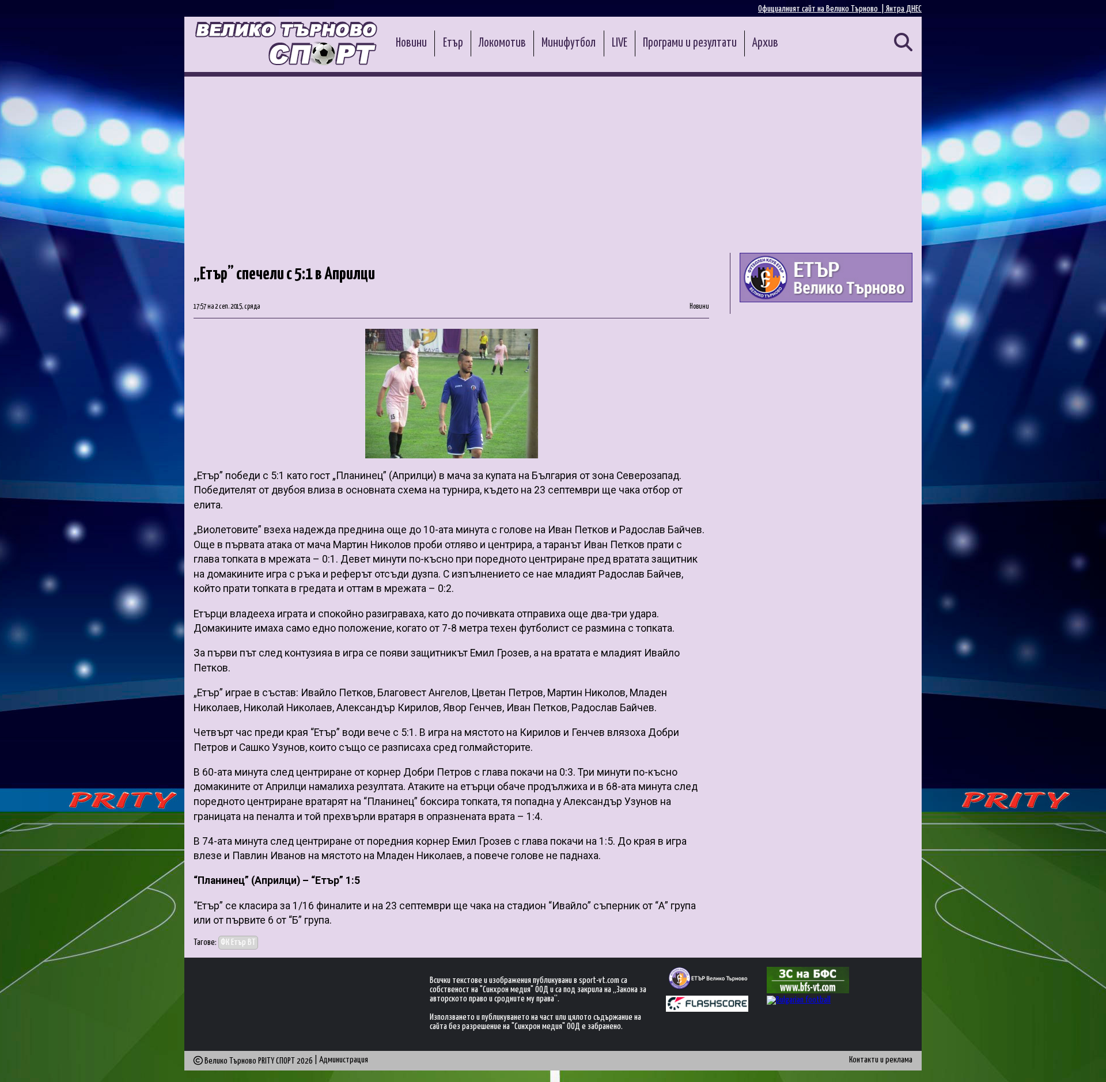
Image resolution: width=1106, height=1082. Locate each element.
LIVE (619, 43)
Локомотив (502, 43)
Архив (765, 43)
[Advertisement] (553, 163)
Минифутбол (568, 43)
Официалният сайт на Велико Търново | (822, 9)
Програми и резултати (690, 43)
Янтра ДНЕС (904, 9)
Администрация (343, 1060)
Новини (411, 43)
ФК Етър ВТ (238, 942)
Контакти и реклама (880, 1060)
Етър (453, 43)
